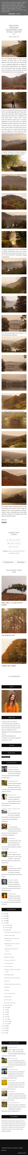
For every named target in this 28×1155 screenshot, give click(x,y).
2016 (4, 1026)
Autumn (10, 551)
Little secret (7, 981)
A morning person (8, 963)
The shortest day (8, 635)
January (6, 1023)
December (7, 925)
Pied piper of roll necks (9, 1003)
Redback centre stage (9, 935)
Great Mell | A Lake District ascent (12, 604)
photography (12, 553)
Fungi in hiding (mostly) (13, 1102)
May (6, 1014)
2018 (4, 920)
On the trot (10, 866)
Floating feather (8, 996)
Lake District (21, 551)
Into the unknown (8, 966)
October (7, 930)
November (7, 927)
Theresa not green (9, 666)
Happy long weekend (13, 880)
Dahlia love (7, 987)
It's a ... (9, 824)
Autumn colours (8, 999)
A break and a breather (9, 960)
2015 (4, 1028)
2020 (4, 916)
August (6, 1007)
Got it (18, 13)
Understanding (11, 838)
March (6, 1019)
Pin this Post (15, 546)
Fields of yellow (12, 1080)
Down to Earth (7, 954)
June (6, 1012)
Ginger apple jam (12, 893)
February (7, 1021)
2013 (4, 1033)
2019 (4, 918)
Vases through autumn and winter (12, 984)
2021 (4, 913)
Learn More (11, 13)
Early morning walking (9, 993)
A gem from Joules (12, 852)
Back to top (21, 1153)
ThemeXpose (15, 1148)
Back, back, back (12, 795)
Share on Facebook (14, 539)
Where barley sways (13, 1058)
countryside (15, 551)
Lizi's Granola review (13, 767)
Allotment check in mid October (12, 977)
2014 (4, 1030)
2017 (4, 923)
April (6, 1016)
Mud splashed (11, 1091)
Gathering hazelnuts (9, 974)
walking (17, 553)
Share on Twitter (15, 543)
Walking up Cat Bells (9, 957)
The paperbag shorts (13, 781)
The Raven (6, 990)
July (6, 1009)
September (7, 1005)
